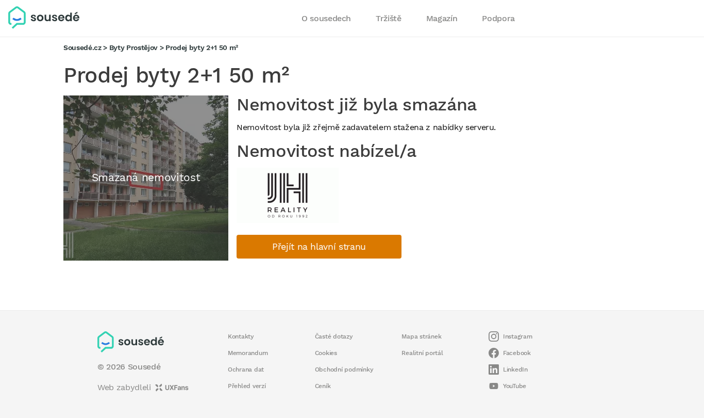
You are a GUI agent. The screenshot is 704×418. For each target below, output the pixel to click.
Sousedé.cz (82, 47)
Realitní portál (422, 353)
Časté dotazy (334, 336)
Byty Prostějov (133, 47)
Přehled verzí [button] (247, 386)
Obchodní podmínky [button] (344, 369)
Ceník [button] (323, 386)
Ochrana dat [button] (246, 369)
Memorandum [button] (247, 353)
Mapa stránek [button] (421, 336)
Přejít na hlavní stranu (319, 247)
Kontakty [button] (241, 336)
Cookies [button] (326, 353)
